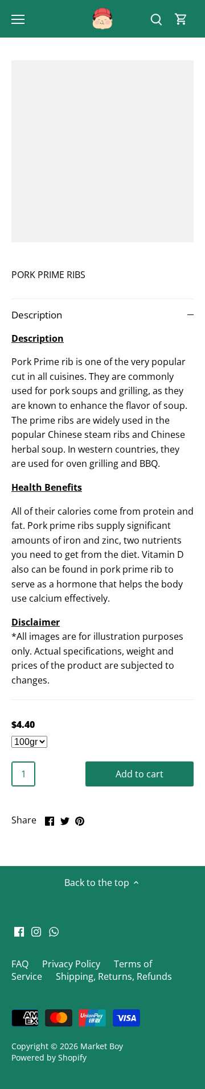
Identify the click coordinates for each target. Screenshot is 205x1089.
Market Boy (101, 1046)
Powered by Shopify (49, 1057)
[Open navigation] (17, 19)
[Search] (156, 19)
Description (36, 314)
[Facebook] (19, 930)
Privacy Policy (71, 964)
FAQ (19, 964)
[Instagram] (36, 930)
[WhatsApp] (54, 930)
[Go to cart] (181, 19)
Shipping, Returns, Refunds (114, 976)
